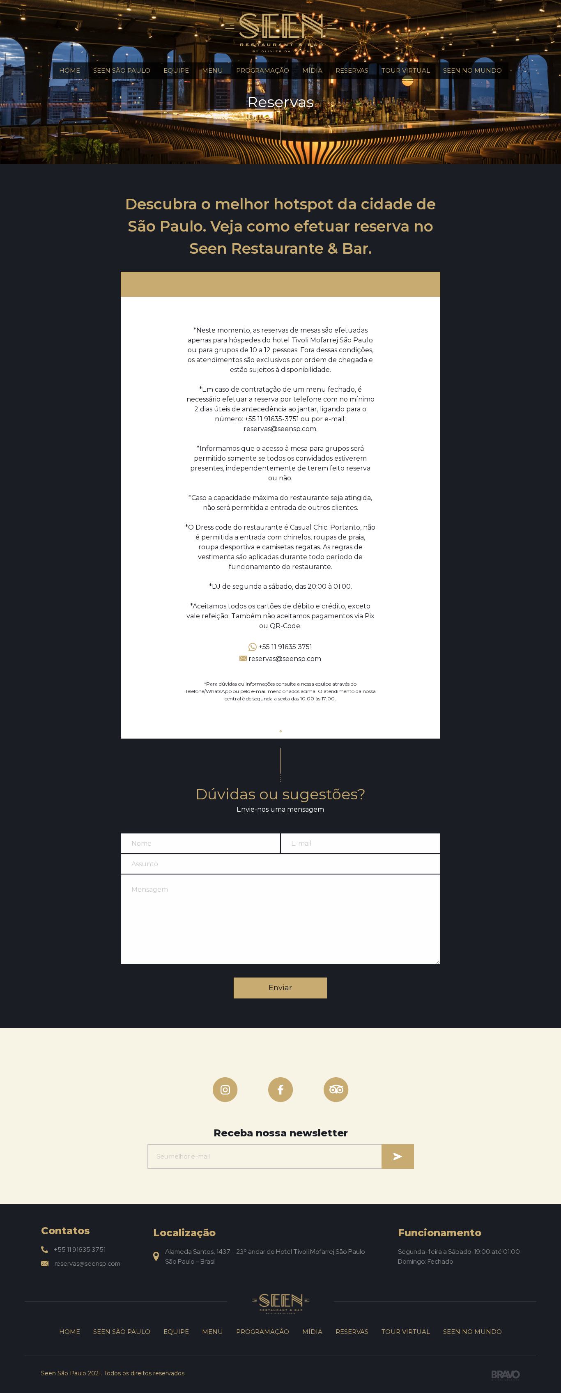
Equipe (176, 70)
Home (69, 70)
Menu (212, 70)
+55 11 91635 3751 (285, 647)
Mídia (312, 70)
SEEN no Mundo (472, 70)
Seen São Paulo (121, 70)
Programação (262, 70)
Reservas (352, 70)
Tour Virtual (406, 70)
